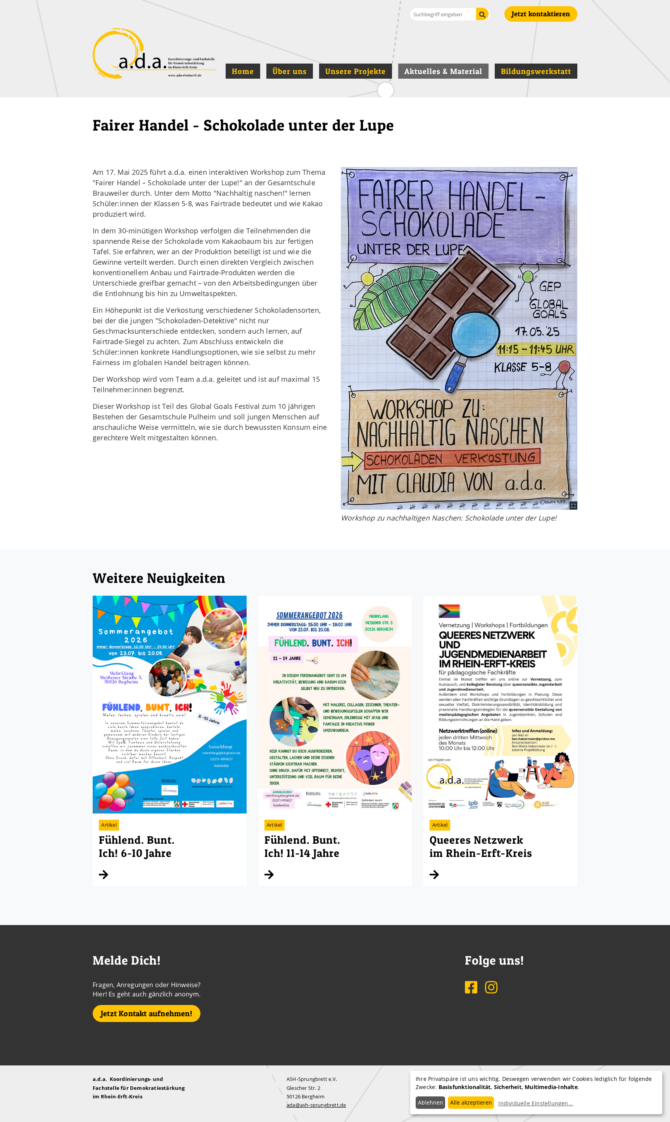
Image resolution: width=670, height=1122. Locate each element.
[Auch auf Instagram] (491, 986)
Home (243, 71)
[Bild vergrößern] (459, 338)
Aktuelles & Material (443, 71)
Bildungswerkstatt (536, 71)
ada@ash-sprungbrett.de (316, 1104)
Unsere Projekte (355, 71)
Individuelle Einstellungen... (535, 1103)
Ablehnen (430, 1102)
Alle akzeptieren (471, 1102)
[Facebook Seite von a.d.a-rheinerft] (472, 986)
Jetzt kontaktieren (541, 14)
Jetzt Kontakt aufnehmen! (146, 1013)
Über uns (290, 71)
